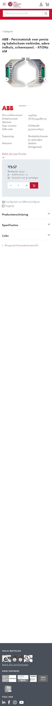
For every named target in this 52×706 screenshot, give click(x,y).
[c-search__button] (45, 13)
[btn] (34, 185)
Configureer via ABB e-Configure (22, 202)
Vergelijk (9, 206)
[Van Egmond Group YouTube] (21, 702)
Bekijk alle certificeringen (15, 665)
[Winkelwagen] (47, 4)
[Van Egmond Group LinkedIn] (4, 702)
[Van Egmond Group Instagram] (15, 702)
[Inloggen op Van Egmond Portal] (41, 4)
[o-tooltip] (19, 185)
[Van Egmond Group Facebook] (9, 702)
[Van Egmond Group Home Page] (14, 4)
